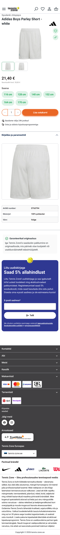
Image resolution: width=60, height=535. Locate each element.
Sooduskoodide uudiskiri (13, 326)
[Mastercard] (16, 384)
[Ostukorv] (56, 8)
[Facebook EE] (4, 422)
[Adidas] (52, 23)
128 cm (22, 94)
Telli (32, 315)
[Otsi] (36, 9)
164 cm (8, 102)
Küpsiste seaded (4, 409)
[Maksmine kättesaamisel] (37, 384)
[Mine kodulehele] (13, 9)
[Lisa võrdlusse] (55, 37)
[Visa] (6, 384)
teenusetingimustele (45, 323)
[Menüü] (4, 9)
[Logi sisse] (49, 9)
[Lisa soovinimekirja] (55, 31)
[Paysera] (27, 384)
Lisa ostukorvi (40, 112)
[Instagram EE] (12, 422)
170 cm (22, 102)
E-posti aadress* (12, 300)
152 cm (49, 94)
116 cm (8, 94)
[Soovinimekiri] (42, 8)
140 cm (36, 94)
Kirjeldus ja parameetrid (14, 135)
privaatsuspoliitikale (32, 326)
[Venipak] (16, 400)
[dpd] (6, 400)
